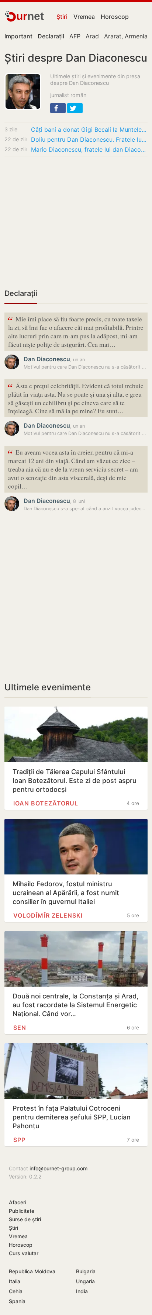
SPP (19, 1139)
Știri (62, 16)
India (82, 1291)
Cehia (16, 1291)
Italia (14, 1281)
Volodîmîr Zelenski (48, 915)
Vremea (84, 16)
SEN (19, 1027)
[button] (58, 108)
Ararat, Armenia (126, 36)
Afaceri (17, 1202)
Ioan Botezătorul (45, 803)
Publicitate (21, 1211)
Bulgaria (86, 1271)
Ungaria (85, 1281)
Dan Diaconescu (47, 359)
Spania (17, 1301)
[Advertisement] (76, 222)
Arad (92, 36)
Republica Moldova (32, 1271)
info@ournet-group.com (58, 1168)
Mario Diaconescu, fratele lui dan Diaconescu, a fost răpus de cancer (89, 149)
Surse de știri (25, 1219)
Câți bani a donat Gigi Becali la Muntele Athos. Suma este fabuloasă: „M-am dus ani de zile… (89, 129)
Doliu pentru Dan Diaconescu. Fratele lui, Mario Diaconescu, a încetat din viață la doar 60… (89, 139)
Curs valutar (23, 1253)
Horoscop (115, 16)
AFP (74, 36)
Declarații (20, 293)
